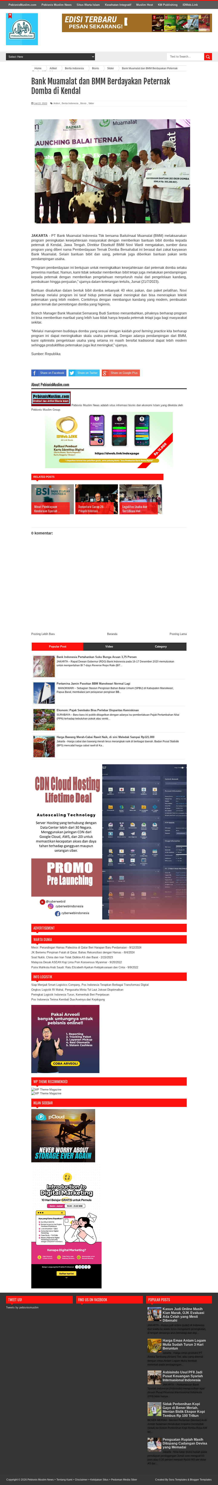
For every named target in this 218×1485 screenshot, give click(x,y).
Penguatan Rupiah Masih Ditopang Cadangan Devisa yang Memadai (185, 1443)
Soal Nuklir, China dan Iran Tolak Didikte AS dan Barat (64, 957)
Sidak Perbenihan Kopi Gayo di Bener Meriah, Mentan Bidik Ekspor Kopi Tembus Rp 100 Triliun (184, 1409)
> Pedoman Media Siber (123, 1479)
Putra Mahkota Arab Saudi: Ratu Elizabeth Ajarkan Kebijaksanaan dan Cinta (78, 967)
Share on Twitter (87, 372)
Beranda (112, 634)
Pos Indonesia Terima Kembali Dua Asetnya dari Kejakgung (68, 999)
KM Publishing (168, 4)
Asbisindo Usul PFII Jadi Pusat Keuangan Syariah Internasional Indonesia (183, 1376)
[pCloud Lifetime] (63, 1161)
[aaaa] (137, 23)
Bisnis (83, 103)
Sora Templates (178, 1479)
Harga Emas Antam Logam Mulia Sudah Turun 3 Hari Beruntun (184, 1344)
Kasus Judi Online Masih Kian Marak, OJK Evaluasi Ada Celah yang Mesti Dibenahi (183, 1314)
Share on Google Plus (124, 372)
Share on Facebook (52, 372)
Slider (91, 103)
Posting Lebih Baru (43, 634)
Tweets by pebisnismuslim (22, 1307)
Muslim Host (144, 4)
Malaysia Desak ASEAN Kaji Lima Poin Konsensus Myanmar (69, 962)
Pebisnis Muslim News (57, 4)
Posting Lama (178, 634)
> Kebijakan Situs (98, 1479)
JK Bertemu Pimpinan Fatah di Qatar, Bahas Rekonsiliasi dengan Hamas (76, 952)
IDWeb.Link (190, 4)
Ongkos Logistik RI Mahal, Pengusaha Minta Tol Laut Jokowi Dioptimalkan (77, 989)
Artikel (56, 103)
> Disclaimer (80, 1479)
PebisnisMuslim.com (22, 4)
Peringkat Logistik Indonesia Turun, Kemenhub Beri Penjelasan (70, 994)
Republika (53, 354)
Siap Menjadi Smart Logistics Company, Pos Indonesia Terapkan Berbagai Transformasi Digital (90, 984)
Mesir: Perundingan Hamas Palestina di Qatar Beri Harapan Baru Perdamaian (79, 947)
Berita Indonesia (70, 103)
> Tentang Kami (63, 1479)
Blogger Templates (201, 1479)
